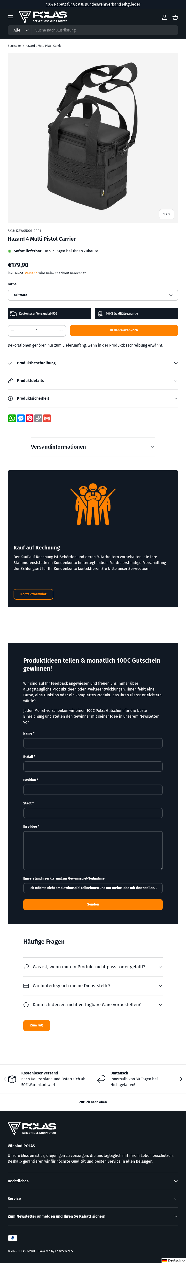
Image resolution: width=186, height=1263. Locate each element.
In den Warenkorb (124, 330)
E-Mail (28, 757)
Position (29, 780)
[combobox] (93, 30)
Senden (93, 904)
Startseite (14, 45)
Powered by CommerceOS (56, 1251)
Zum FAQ (36, 1025)
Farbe (12, 284)
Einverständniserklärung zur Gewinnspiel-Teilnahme (64, 878)
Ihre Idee (30, 827)
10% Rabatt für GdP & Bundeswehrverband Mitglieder (93, 4)
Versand (31, 273)
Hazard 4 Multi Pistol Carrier (44, 45)
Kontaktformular (33, 594)
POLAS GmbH (27, 1251)
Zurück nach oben (93, 1102)
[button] (174, 1260)
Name (27, 733)
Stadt (27, 803)
